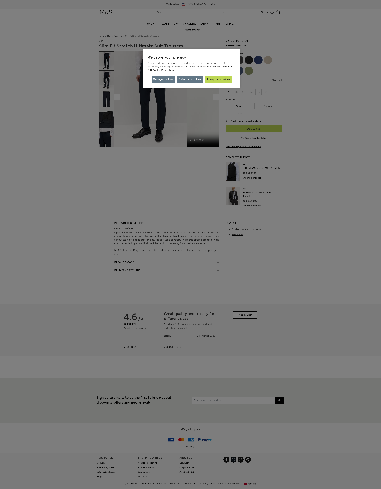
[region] (191, 68)
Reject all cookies (190, 79)
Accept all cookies (218, 79)
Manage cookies (163, 79)
